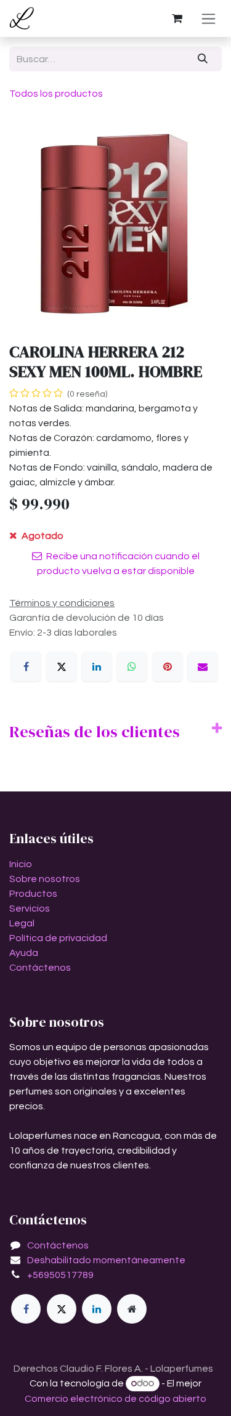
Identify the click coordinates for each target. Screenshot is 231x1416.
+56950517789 (60, 1275)
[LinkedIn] (96, 666)
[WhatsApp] (132, 666)
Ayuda (23, 953)
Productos (33, 894)
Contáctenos (40, 968)
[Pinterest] (167, 666)
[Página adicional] (132, 1309)
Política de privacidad (58, 938)
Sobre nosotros (44, 879)
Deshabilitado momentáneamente (106, 1260)
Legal (21, 923)
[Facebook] (26, 666)
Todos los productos (56, 94)
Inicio (20, 864)
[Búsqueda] (203, 59)
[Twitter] (61, 1309)
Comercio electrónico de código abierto (115, 1399)
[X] (61, 666)
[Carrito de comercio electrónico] (176, 18)
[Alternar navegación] (208, 18)
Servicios (29, 908)
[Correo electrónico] (202, 666)
